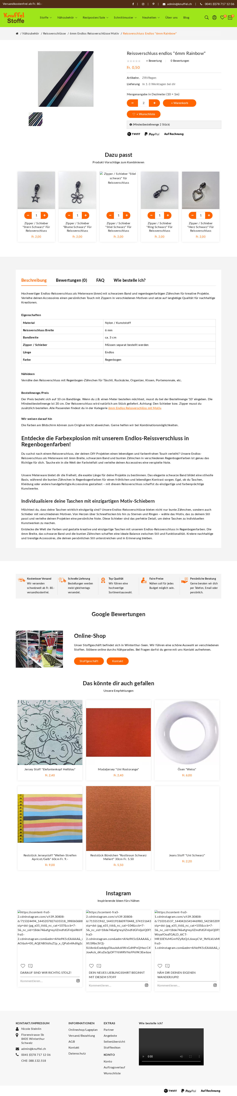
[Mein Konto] (214, 17)
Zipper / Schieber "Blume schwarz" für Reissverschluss (77, 227)
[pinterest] (153, 4)
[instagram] (143, 4)
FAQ (100, 280)
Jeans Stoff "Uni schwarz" (187, 855)
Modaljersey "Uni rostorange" (118, 769)
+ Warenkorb (179, 103)
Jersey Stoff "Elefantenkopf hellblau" (50, 769)
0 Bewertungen (180, 61)
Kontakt (117, 661)
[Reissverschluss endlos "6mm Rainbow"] (35, 119)
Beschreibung (34, 280)
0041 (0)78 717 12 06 (36, 1054)
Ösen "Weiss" (187, 769)
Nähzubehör (30, 33)
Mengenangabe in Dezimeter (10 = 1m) (153, 94)
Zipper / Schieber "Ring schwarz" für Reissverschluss (159, 227)
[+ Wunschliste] (48, 178)
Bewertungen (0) (71, 280)
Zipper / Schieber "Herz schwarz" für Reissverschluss (200, 227)
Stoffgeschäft (89, 661)
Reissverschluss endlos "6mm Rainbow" (150, 33)
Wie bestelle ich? (130, 280)
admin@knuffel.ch (33, 1048)
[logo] (14, 17)
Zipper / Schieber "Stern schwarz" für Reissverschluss (36, 227)
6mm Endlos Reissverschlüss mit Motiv (134, 408)
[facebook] (133, 4)
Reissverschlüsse (54, 33)
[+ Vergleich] (48, 186)
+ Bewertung (154, 61)
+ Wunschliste (145, 114)
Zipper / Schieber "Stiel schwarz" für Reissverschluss (118, 227)
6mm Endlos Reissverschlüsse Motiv (94, 33)
